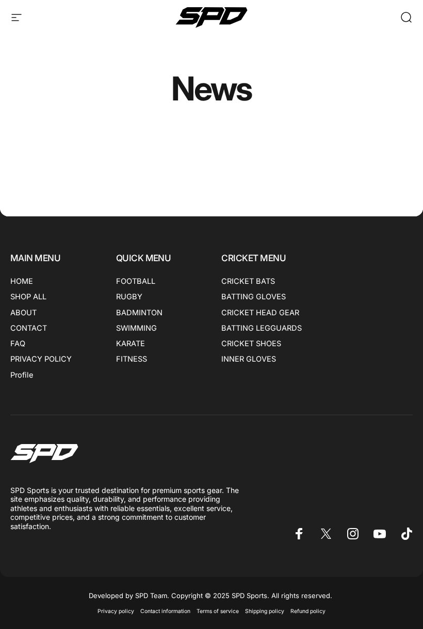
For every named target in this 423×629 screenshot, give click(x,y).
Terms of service (218, 611)
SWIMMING (136, 328)
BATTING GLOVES (253, 296)
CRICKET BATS (248, 281)
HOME (21, 281)
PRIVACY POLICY (41, 359)
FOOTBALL (135, 281)
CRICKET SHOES (251, 343)
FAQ (17, 343)
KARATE (130, 343)
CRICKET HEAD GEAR (260, 312)
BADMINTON (139, 312)
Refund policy (308, 611)
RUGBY (129, 296)
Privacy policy (115, 611)
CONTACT (28, 328)
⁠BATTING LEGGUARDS (261, 328)
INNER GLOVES (248, 359)
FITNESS (131, 359)
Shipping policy (264, 611)
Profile (21, 375)
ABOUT (23, 312)
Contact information (165, 611)
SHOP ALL (28, 296)
